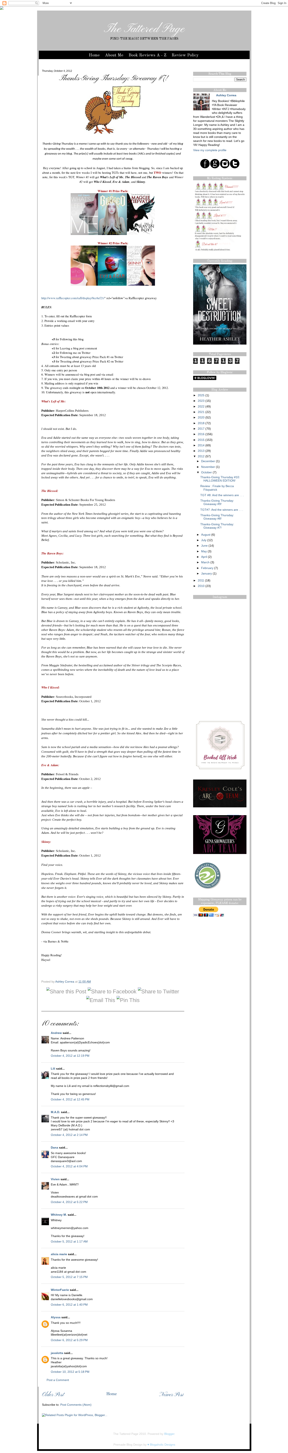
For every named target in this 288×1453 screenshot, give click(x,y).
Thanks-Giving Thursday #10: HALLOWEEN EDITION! (220, 479)
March (205, 562)
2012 (201, 456)
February (207, 568)
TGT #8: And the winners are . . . (222, 495)
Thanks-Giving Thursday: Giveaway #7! (217, 526)
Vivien (55, 1179)
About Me (114, 55)
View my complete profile (209, 150)
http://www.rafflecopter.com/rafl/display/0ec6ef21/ (72, 298)
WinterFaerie (60, 1289)
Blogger (169, 1433)
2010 (201, 586)
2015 (201, 439)
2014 (201, 445)
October (206, 472)
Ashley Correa (65, 981)
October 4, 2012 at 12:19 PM (70, 1055)
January (206, 573)
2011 (201, 580)
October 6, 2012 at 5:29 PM (69, 1340)
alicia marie (59, 1254)
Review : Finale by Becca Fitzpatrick (217, 488)
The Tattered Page (144, 29)
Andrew (56, 1033)
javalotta (57, 1353)
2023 (201, 400)
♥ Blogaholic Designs (161, 1444)
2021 (201, 412)
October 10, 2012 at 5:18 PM (70, 1371)
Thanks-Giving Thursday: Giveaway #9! (217, 502)
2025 (201, 395)
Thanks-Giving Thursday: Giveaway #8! (217, 517)
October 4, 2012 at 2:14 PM (69, 1135)
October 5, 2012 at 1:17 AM (69, 1241)
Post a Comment (58, 1380)
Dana (54, 1147)
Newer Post (171, 1395)
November (208, 466)
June (204, 545)
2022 (201, 406)
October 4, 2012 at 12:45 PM (70, 1099)
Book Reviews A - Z (147, 55)
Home (94, 55)
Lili (53, 1068)
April (204, 556)
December (208, 461)
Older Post (53, 1395)
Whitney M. (59, 1214)
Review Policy (185, 55)
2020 (201, 417)
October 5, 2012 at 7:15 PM (69, 1277)
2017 (201, 428)
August (205, 534)
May (204, 551)
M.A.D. (55, 1112)
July (203, 540)
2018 (201, 423)
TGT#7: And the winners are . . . (221, 509)
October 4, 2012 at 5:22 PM (69, 1202)
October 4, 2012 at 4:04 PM (69, 1166)
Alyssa (56, 1317)
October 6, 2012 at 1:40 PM (69, 1304)
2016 (201, 434)
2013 (201, 450)
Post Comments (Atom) (76, 1404)
